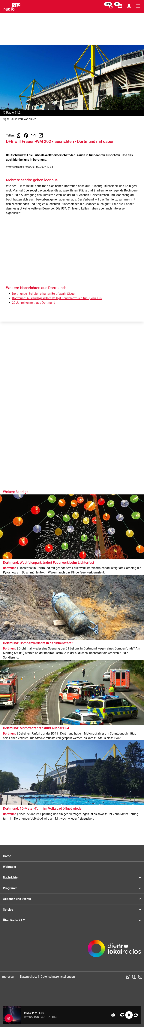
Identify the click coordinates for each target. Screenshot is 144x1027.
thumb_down (122, 1015)
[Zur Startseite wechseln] (12, 7)
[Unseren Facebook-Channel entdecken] (134, 976)
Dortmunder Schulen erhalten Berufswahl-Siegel (43, 293)
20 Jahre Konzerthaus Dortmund (33, 302)
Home (7, 856)
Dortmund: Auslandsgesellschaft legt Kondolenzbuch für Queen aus (57, 298)
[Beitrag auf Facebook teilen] (26, 135)
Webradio (9, 867)
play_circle (129, 1014)
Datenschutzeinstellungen (57, 976)
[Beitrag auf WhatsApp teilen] (19, 135)
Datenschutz (28, 976)
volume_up (113, 1015)
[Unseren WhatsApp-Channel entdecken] (128, 976)
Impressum (9, 976)
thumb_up (136, 1015)
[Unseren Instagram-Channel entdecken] (140, 976)
